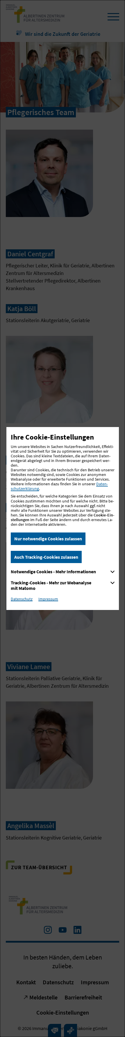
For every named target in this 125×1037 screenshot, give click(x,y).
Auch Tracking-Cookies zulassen (46, 557)
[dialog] (62, 518)
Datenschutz (22, 599)
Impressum (48, 599)
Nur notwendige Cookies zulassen (48, 539)
